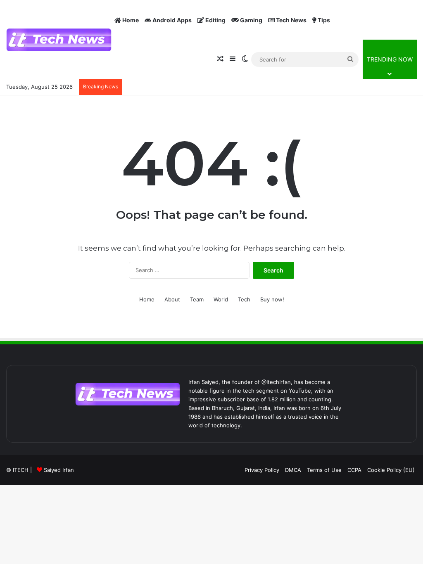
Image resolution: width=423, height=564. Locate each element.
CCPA (354, 470)
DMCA (293, 470)
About (172, 299)
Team (197, 299)
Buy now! (272, 299)
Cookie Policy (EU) (391, 470)
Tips (323, 20)
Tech (244, 299)
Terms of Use (324, 470)
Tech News (291, 20)
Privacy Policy (262, 470)
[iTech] (59, 39)
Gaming (250, 20)
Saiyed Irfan (59, 470)
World (221, 299)
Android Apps (171, 20)
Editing (215, 20)
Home (130, 20)
